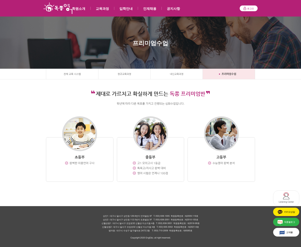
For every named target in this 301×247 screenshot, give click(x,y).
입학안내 (126, 8)
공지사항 (173, 8)
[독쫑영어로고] (58, 8)
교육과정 (102, 8)
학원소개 (78, 8)
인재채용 (149, 8)
